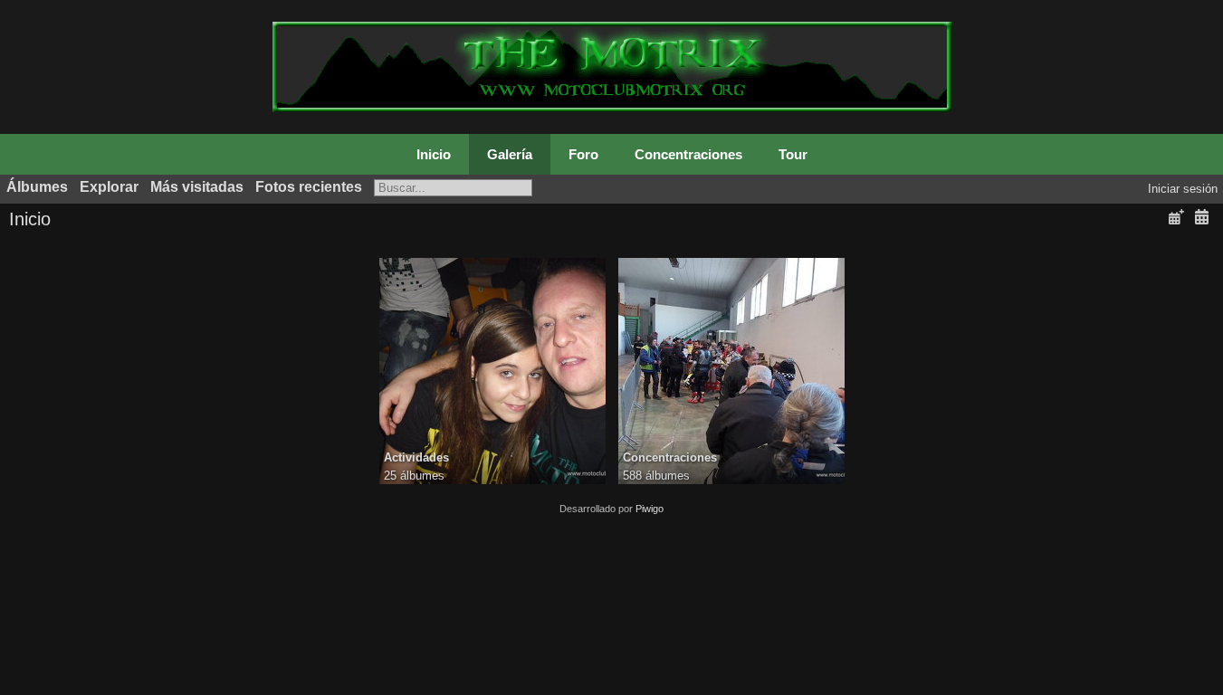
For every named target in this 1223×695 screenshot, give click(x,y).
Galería (509, 154)
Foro (583, 154)
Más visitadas (197, 187)
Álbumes (37, 187)
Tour (793, 154)
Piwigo (649, 508)
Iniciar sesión (1183, 188)
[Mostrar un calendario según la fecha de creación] (1201, 217)
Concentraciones (688, 154)
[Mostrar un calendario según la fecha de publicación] (1176, 217)
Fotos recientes (308, 187)
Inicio (433, 154)
